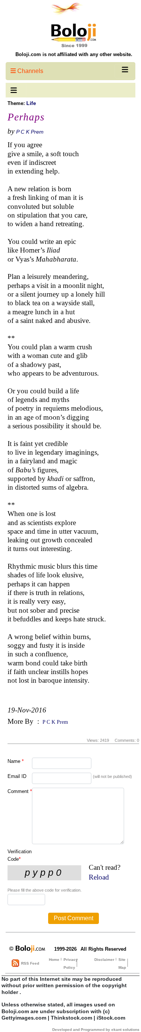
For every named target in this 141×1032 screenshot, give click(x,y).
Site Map (122, 963)
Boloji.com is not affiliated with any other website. (73, 54)
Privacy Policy (71, 963)
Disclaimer (104, 959)
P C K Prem (30, 132)
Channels (29, 71)
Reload (99, 877)
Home (54, 959)
